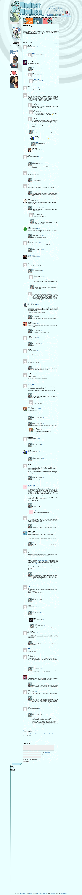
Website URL (44, 756)
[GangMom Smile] (25, 488)
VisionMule (53, 893)
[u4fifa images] (31, 82)
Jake (33, 67)
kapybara (29, 586)
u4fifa (28, 648)
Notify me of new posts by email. (31, 759)
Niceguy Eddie (31, 255)
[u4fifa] (25, 652)
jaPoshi (30, 893)
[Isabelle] (30, 295)
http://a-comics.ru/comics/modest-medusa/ (41, 279)
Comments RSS (56, 43)
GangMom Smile (31, 485)
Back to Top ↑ (64, 893)
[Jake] (30, 70)
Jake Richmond (22, 893)
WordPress (39, 893)
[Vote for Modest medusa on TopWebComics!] (16, 43)
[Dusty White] (25, 306)
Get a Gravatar (47, 752)
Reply (37, 46)
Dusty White (30, 303)
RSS (61, 893)
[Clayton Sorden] (25, 387)
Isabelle (33, 292)
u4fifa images (36, 79)
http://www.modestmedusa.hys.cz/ (33, 594)
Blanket (33, 53)
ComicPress (45, 893)
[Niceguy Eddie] (25, 258)
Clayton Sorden (31, 384)
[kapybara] (25, 589)
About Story (12, 767)
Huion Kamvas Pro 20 (36, 703)
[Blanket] (30, 56)
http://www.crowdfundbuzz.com (43, 560)
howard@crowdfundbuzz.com (39, 563)
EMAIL (43, 754)
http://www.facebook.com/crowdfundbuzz (49, 564)
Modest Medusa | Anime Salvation (30, 730)
